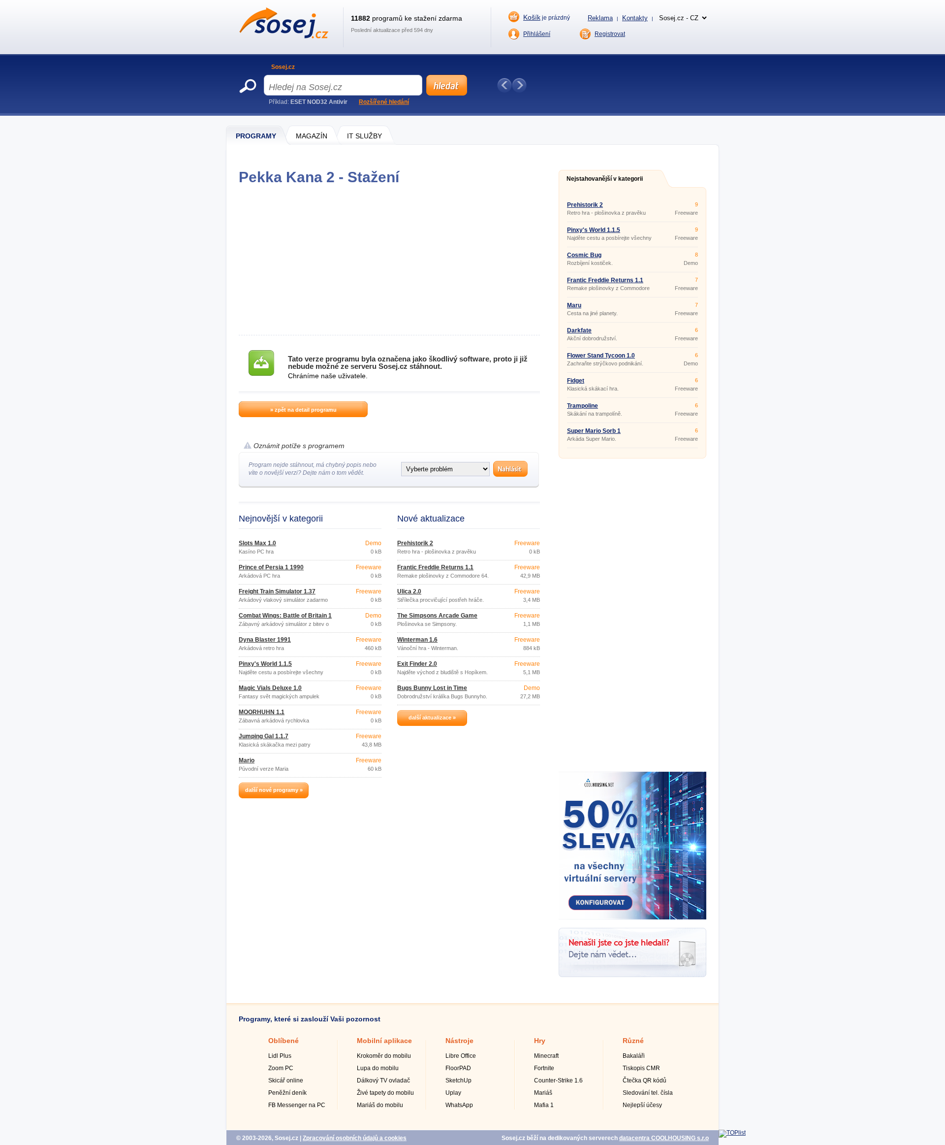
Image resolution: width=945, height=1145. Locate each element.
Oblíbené (283, 1041)
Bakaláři (634, 1055)
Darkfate (579, 330)
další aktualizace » (432, 717)
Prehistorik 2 (415, 543)
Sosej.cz (283, 67)
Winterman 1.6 (417, 639)
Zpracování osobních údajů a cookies (355, 1138)
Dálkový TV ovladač (383, 1080)
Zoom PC (280, 1068)
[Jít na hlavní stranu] (283, 36)
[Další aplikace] (519, 85)
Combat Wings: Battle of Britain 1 (285, 615)
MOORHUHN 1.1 (261, 712)
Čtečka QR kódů (644, 1080)
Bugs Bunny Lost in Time (432, 688)
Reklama (600, 18)
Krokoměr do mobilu (384, 1055)
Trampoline (582, 405)
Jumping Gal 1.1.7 (263, 736)
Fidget (575, 380)
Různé (633, 1041)
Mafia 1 (544, 1105)
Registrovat (610, 34)
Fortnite (544, 1068)
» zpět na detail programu (303, 410)
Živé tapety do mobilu (385, 1092)
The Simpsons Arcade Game (437, 615)
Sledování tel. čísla (648, 1092)
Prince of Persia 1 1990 (271, 567)
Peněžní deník (287, 1092)
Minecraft (546, 1055)
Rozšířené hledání (384, 101)
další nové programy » (274, 790)
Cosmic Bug (584, 255)
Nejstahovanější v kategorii (605, 178)
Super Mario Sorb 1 (594, 430)
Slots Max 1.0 (257, 543)
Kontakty (635, 18)
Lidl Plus (279, 1055)
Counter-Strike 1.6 (558, 1080)
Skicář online (285, 1080)
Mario (246, 760)
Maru (574, 305)
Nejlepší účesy (642, 1105)
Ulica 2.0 (409, 591)
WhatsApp (459, 1105)
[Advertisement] (389, 260)
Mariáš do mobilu (380, 1105)
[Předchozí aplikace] (504, 85)
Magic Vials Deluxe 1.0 (270, 688)
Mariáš (543, 1092)
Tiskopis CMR (641, 1068)
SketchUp (458, 1080)
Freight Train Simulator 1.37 (277, 591)
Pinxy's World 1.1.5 (265, 663)
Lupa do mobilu (378, 1068)
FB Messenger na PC (296, 1105)
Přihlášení (536, 34)
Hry (539, 1041)
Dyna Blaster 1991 (265, 639)
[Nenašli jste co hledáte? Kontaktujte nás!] (632, 975)
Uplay (453, 1092)
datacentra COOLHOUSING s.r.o (664, 1138)
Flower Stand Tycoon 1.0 (601, 355)
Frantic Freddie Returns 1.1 (435, 567)
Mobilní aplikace (384, 1041)
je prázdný (546, 17)
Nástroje (459, 1041)
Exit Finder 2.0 (417, 663)
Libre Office (460, 1055)
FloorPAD (458, 1068)
